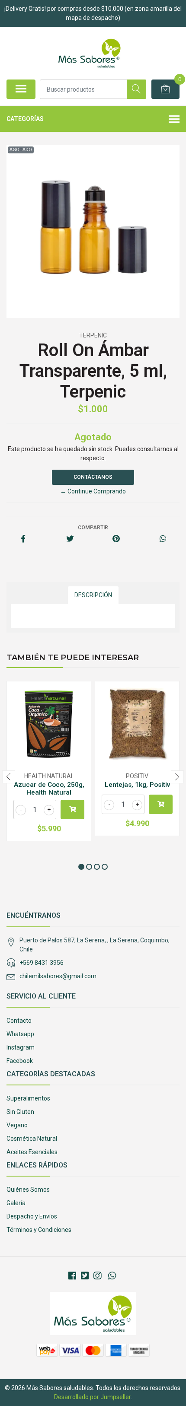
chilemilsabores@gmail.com (57, 976)
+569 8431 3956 (41, 962)
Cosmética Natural (31, 1138)
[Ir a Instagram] (97, 1276)
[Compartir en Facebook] (23, 539)
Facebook (19, 1060)
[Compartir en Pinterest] (116, 539)
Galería (16, 1202)
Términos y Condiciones (38, 1229)
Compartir (93, 528)
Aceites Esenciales (32, 1151)
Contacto (19, 1020)
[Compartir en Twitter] (70, 539)
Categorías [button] (25, 118)
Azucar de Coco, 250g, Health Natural (49, 788)
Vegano (17, 1125)
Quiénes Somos (28, 1189)
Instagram (20, 1047)
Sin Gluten (20, 1111)
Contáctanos (93, 477)
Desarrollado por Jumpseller (92, 1396)
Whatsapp (20, 1034)
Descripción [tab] (93, 595)
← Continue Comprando (93, 491)
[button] (81, 867)
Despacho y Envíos (31, 1216)
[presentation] (8, 776)
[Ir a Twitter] (85, 1276)
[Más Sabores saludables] (89, 53)
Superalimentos (28, 1098)
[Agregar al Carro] (72, 809)
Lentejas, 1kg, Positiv (137, 785)
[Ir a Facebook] (72, 1276)
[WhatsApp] (111, 1276)
